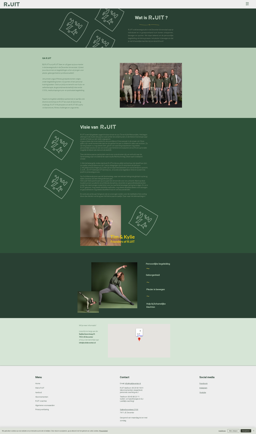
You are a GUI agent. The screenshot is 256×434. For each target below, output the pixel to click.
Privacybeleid (103, 431)
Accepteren (246, 431)
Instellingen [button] (222, 431)
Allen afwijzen (233, 431)
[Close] (253, 430)
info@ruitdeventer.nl (87, 343)
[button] (247, 3)
